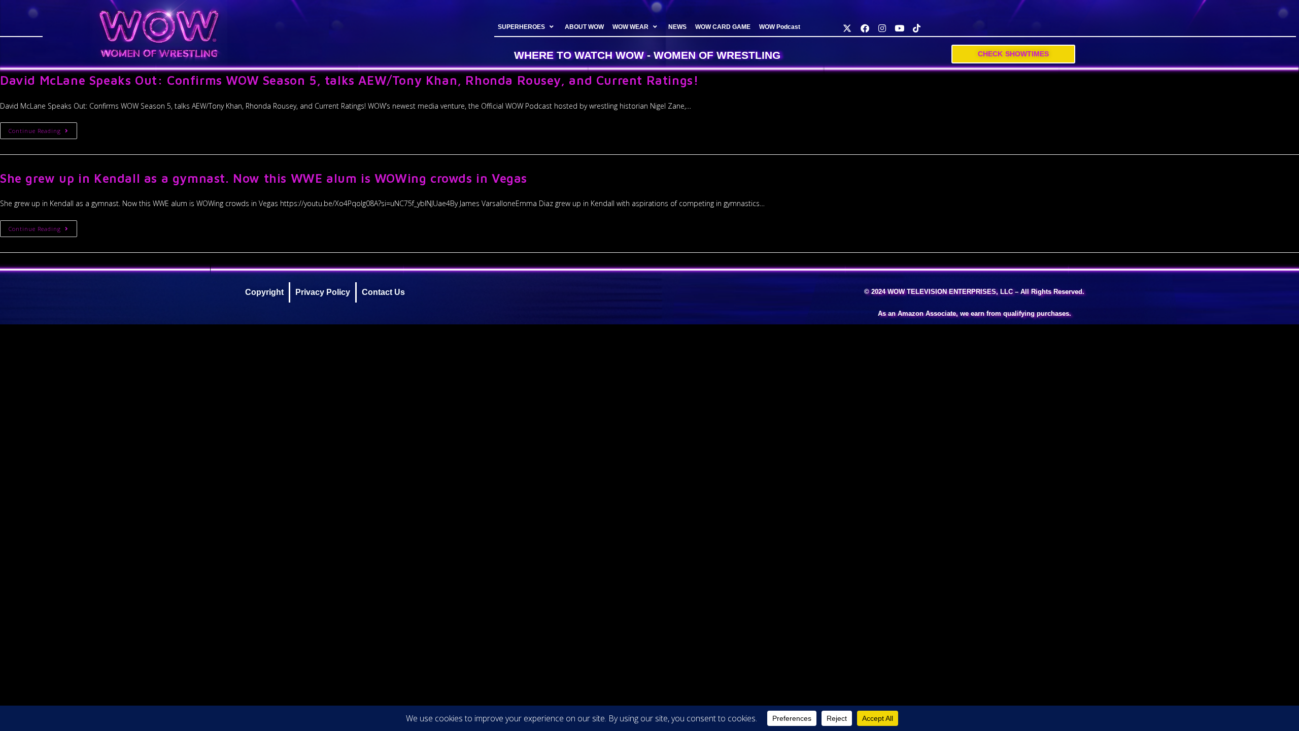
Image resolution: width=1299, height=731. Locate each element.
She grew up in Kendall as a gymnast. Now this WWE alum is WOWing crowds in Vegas (263, 178)
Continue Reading (43, 128)
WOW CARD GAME (722, 26)
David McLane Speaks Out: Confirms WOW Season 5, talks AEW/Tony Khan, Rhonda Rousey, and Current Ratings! (349, 80)
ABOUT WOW (584, 26)
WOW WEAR (630, 26)
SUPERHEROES (521, 26)
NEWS (677, 26)
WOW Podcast (779, 26)
